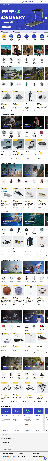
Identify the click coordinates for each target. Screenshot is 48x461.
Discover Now (5, 430)
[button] (19, 28)
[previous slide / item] (2, 18)
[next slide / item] (45, 18)
